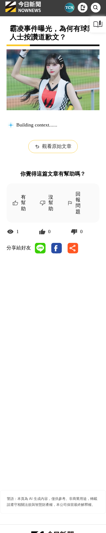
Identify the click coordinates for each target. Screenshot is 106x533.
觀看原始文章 (56, 146)
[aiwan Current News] (69, 7)
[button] (83, 7)
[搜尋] (96, 7)
